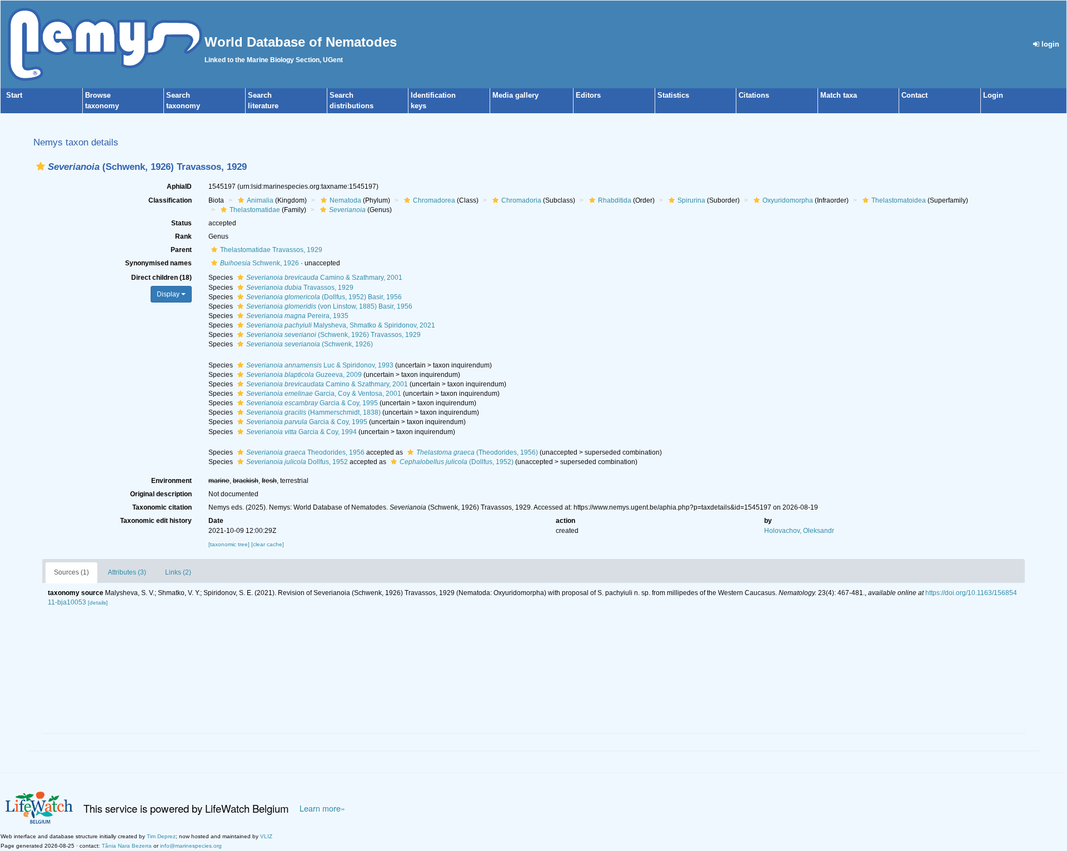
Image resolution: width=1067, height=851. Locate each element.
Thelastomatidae (255, 210)
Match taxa (838, 95)
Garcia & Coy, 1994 (301, 432)
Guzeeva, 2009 (304, 375)
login (1049, 44)
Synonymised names (158, 263)
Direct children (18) (161, 277)
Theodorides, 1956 (305, 452)
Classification (170, 200)
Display (169, 294)
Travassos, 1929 (299, 287)
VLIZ (266, 836)
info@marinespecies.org (191, 846)
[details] (98, 603)
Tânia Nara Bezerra (127, 846)
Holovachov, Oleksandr (799, 531)
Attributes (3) (127, 572)
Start (14, 95)
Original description (161, 494)
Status (181, 223)
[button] (40, 166)
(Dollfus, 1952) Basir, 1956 (324, 297)
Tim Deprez (161, 836)
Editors (588, 95)
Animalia (260, 200)
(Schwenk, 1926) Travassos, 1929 (333, 335)
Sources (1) (71, 572)
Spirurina (691, 200)
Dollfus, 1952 (297, 462)
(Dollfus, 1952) (456, 462)
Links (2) (178, 572)
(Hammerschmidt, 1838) (313, 412)
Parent (181, 250)
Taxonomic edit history (156, 521)
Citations (754, 95)
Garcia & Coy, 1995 (312, 403)
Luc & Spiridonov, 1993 (319, 365)
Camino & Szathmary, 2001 (324, 277)
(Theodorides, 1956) (477, 452)
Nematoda (345, 200)
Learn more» (322, 808)
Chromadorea (434, 200)
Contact (914, 95)
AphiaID (179, 186)
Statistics (673, 95)
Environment (171, 481)
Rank (183, 236)
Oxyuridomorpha (787, 200)
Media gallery (515, 95)
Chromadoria (521, 200)
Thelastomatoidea (898, 200)
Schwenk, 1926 (259, 263)
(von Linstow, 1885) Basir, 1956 (329, 306)
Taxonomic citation (162, 507)
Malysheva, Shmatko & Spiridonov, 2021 (340, 325)
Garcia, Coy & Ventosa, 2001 (323, 393)
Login (993, 95)
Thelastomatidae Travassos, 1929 (271, 250)
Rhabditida (614, 200)
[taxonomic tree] (229, 544)
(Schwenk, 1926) (309, 344)
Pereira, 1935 (297, 316)
